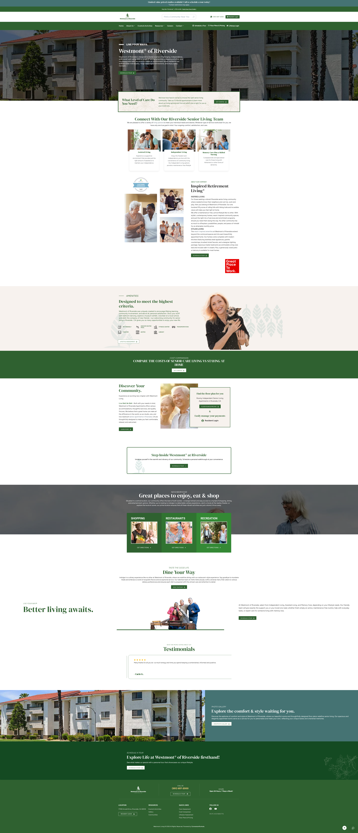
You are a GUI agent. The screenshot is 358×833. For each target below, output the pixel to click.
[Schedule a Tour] (193, 25)
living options (158, 123)
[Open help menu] (353, 828)
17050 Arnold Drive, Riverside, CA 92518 (132, 809)
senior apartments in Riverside (141, 417)
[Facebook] (210, 809)
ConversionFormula (197, 826)
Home (121, 26)
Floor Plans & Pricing (217, 25)
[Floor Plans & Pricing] (209, 25)
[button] (113, 668)
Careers (170, 26)
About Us (129, 26)
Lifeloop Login (234, 26)
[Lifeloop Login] (227, 25)
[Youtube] (215, 809)
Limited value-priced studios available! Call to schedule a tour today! (179, 2)
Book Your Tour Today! (189, 9)
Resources (159, 26)
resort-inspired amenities (203, 231)
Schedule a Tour (200, 26)
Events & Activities (145, 26)
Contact (179, 26)
